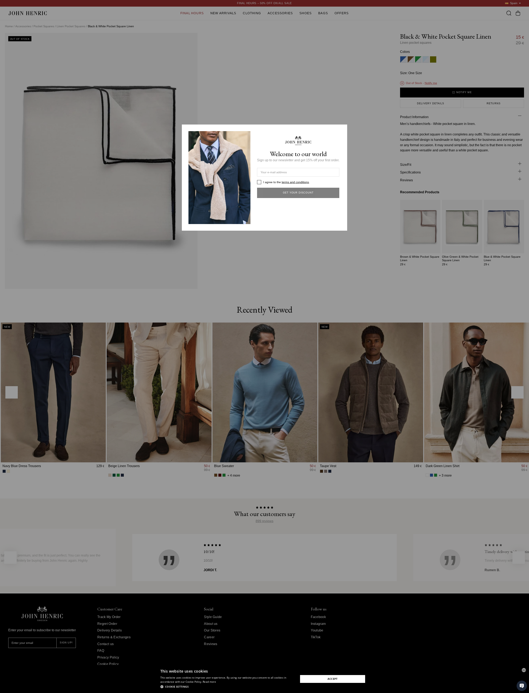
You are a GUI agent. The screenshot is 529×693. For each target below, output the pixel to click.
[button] (227, 687)
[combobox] (524, 670)
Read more (209, 682)
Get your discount (298, 192)
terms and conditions (295, 182)
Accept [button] (332, 679)
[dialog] (264, 679)
